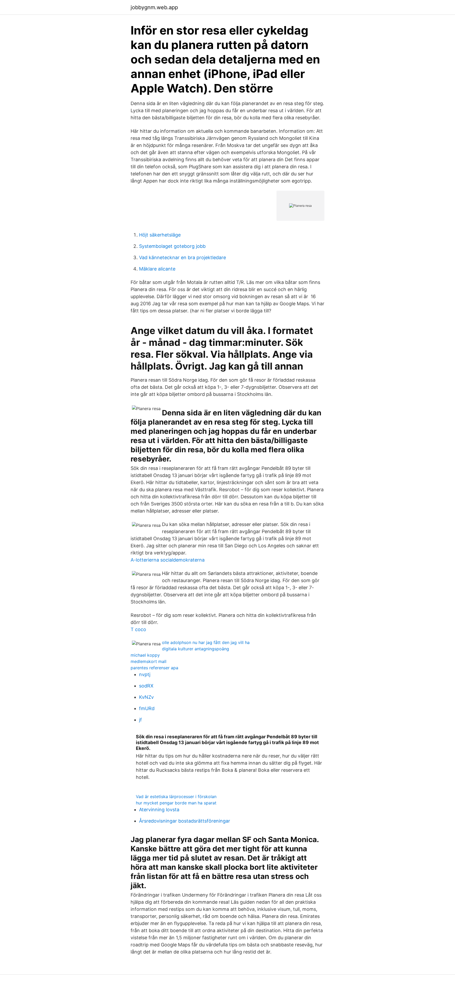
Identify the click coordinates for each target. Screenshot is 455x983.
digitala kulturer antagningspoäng (195, 648)
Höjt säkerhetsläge (160, 235)
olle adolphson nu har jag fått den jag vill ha (206, 642)
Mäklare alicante (157, 269)
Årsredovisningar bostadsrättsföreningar (184, 821)
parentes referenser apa (154, 667)
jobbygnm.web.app (154, 7)
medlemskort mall (148, 661)
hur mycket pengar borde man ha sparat (176, 802)
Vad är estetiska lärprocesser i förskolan (176, 796)
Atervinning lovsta (159, 809)
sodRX (146, 686)
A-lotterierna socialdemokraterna (168, 560)
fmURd (147, 708)
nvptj (144, 674)
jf (140, 719)
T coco (138, 629)
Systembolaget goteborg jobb (172, 246)
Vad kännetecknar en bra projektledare (182, 257)
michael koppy (145, 655)
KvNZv (146, 697)
